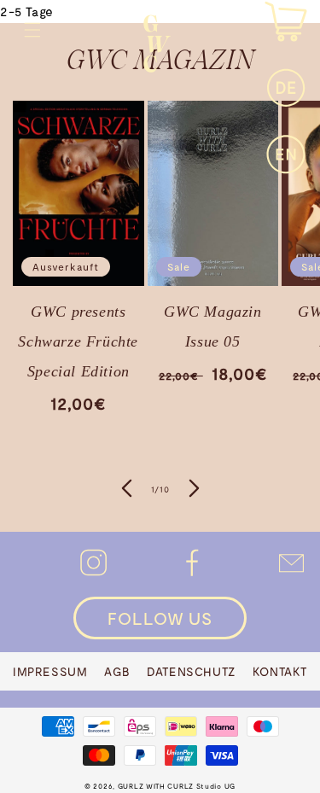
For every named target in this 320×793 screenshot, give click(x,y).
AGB (117, 671)
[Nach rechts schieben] (194, 490)
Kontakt (280, 671)
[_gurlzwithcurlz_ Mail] (291, 554)
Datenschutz (191, 671)
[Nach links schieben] (127, 490)
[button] (32, 30)
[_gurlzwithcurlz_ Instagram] (93, 554)
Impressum (50, 671)
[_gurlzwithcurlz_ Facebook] (192, 554)
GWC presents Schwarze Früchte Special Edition (78, 341)
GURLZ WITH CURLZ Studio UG (177, 786)
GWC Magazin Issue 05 (213, 326)
